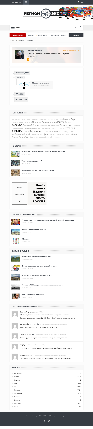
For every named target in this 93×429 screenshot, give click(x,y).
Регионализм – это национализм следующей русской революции (48, 220)
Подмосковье (17, 122)
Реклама (17, 397)
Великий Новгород (53, 137)
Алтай (26, 131)
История (16, 377)
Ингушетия (69, 131)
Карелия (34, 131)
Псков (51, 134)
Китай (42, 125)
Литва (64, 134)
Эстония (53, 131)
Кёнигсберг (69, 119)
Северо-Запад (32, 119)
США (23, 119)
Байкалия (44, 131)
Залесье (60, 128)
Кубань (56, 125)
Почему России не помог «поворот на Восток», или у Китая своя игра (46, 315)
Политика (17, 390)
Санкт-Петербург (20, 137)
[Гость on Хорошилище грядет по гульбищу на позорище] (15, 336)
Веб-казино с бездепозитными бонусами (38, 170)
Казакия (57, 134)
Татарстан (65, 125)
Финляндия (45, 128)
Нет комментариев (44, 85)
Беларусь (28, 122)
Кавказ (32, 137)
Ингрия (61, 122)
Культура (17, 380)
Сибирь (17, 131)
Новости (16, 383)
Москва (17, 125)
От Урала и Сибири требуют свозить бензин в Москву (43, 151)
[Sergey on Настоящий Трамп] (15, 346)
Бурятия (49, 125)
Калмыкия (16, 119)
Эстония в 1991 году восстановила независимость (42, 285)
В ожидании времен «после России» (36, 256)
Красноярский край (54, 119)
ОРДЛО (54, 128)
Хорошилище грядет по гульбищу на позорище (50, 335)
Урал (45, 134)
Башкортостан (49, 122)
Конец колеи (36, 35)
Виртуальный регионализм (33, 294)
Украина (70, 128)
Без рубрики (18, 373)
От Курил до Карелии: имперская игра (37, 275)
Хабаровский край (21, 134)
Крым (68, 122)
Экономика (17, 403)
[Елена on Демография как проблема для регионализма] (15, 357)
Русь (38, 128)
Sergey (22, 345)
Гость (22, 334)
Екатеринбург (37, 134)
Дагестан (42, 119)
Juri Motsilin (24, 324)
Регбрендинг (18, 393)
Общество (17, 387)
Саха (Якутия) (29, 128)
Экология (17, 400)
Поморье (36, 122)
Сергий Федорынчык (28, 312)
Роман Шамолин (34, 50)
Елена (22, 355)
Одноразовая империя (52, 35)
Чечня (61, 131)
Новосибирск (17, 128)
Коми (74, 134)
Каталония (40, 137)
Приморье (76, 125)
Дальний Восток (31, 125)
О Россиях (26, 239)
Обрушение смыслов (40, 83)
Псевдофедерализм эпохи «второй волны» (39, 266)
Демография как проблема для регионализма (50, 355)
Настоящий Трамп (41, 345)
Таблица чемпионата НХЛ (32, 161)
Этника (16, 407)
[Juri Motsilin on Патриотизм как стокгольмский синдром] (15, 326)
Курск (69, 134)
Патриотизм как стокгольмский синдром (53, 324)
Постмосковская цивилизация (34, 229)
